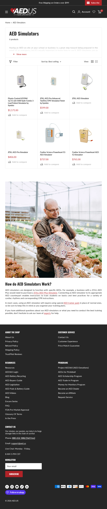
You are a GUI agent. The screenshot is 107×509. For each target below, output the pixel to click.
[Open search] (73, 11)
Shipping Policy (12, 350)
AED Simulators (19, 22)
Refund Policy (11, 345)
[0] (99, 11)
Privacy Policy (11, 341)
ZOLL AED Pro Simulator (18, 152)
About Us (9, 337)
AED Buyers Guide (13, 380)
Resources (9, 367)
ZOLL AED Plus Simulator (45, 292)
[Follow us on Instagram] (12, 487)
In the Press (10, 418)
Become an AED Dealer (68, 388)
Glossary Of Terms (13, 414)
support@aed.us (18, 443)
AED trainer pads (71, 303)
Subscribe (95, 3)
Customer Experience (68, 341)
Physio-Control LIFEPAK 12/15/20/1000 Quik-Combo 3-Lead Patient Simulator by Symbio (21, 102)
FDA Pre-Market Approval (17, 409)
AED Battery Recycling (15, 376)
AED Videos (10, 393)
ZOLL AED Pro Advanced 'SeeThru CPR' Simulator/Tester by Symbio (52, 100)
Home (7, 22)
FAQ (7, 405)
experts (47, 313)
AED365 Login (11, 372)
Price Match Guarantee (68, 345)
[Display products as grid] (92, 61)
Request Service (65, 397)
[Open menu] (6, 12)
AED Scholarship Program (70, 376)
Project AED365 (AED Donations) (73, 367)
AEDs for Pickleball (67, 372)
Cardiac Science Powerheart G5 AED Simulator (52, 153)
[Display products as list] (96, 61)
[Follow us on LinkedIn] (27, 487)
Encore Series (11, 401)
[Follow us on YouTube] (17, 487)
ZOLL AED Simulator (80, 98)
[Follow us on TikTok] (22, 487)
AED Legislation (12, 384)
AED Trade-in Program (68, 380)
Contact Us (63, 337)
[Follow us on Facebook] (7, 487)
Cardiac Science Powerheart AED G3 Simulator (85, 153)
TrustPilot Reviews (13, 354)
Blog (7, 397)
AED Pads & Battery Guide (17, 388)
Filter (15, 61)
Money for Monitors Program (71, 384)
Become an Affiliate (67, 393)
